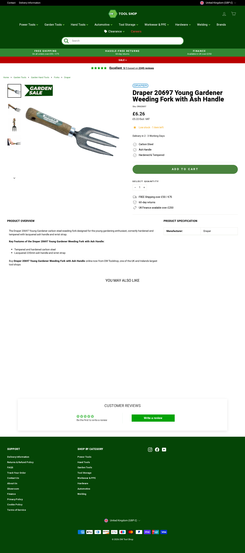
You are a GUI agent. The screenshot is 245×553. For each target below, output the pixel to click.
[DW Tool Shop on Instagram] (150, 449)
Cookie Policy (14, 504)
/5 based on (131, 68)
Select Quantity (146, 181)
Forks (56, 77)
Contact (11, 3)
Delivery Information (29, 3)
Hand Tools (83, 462)
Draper (67, 77)
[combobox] (126, 40)
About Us (12, 483)
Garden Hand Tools (40, 77)
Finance (11, 494)
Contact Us (13, 478)
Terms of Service (16, 510)
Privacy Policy (15, 499)
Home (6, 77)
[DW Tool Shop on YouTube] (164, 449)
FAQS (10, 467)
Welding (81, 494)
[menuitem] (28, 25)
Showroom (13, 489)
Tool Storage (84, 473)
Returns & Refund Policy (20, 462)
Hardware (82, 483)
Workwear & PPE (86, 478)
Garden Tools (20, 77)
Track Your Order (16, 473)
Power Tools (84, 457)
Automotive (83, 489)
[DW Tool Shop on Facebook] (157, 449)
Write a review (153, 418)
